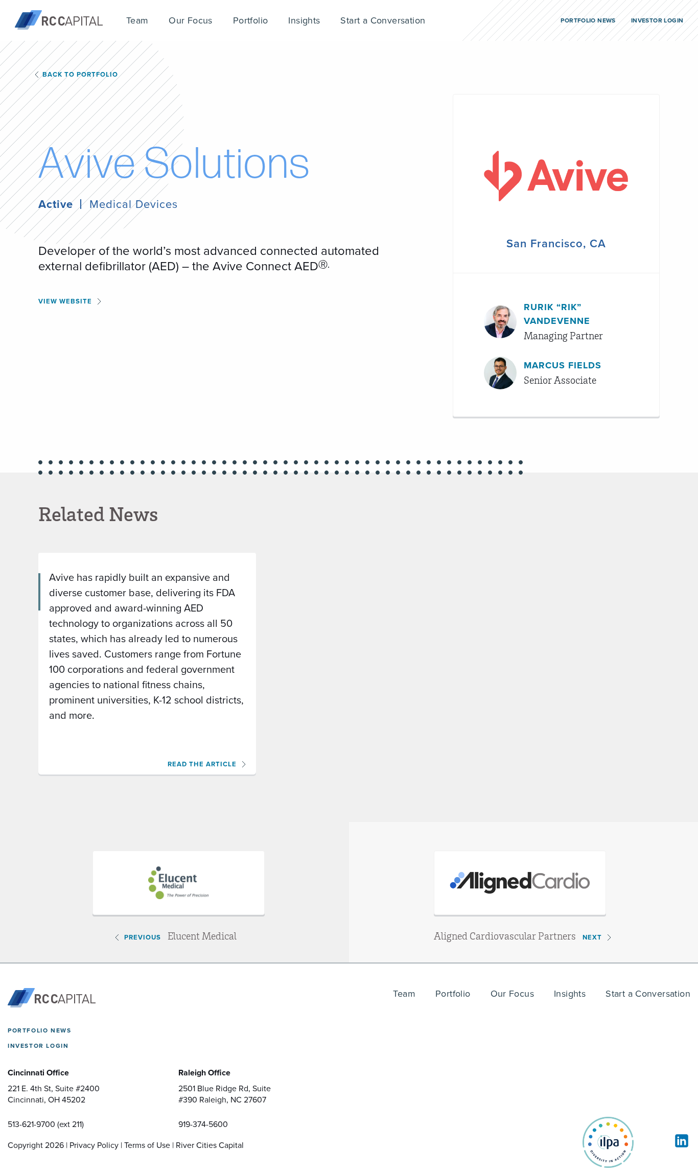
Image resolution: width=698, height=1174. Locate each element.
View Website (65, 301)
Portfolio (453, 993)
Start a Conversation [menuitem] (382, 20)
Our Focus (512, 993)
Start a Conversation (648, 993)
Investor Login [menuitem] (657, 20)
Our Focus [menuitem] (191, 20)
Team (404, 993)
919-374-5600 (203, 1124)
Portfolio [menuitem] (250, 20)
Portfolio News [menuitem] (588, 20)
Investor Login (38, 1045)
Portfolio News (39, 1030)
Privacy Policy (94, 1145)
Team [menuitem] (137, 20)
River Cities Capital (210, 1145)
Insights (570, 993)
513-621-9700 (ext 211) (46, 1124)
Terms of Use (147, 1145)
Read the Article (202, 764)
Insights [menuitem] (304, 20)
